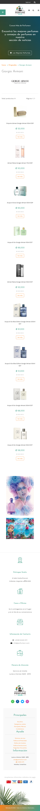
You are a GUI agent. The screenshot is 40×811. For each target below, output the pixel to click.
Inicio (4, 65)
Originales (13, 65)
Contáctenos (20, 729)
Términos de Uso (20, 738)
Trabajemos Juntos (20, 724)
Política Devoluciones (20, 745)
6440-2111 (21, 762)
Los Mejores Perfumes (21, 53)
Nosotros (20, 722)
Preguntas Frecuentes (20, 748)
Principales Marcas (20, 726)
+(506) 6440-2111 (21, 640)
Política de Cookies (20, 743)
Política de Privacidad (20, 740)
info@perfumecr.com (21, 643)
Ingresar (28, 2)
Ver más (20, 137)
